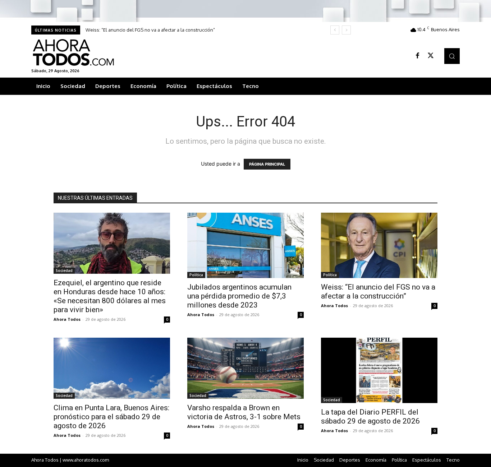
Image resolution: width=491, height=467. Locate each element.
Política (196, 274)
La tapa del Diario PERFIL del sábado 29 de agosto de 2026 (370, 416)
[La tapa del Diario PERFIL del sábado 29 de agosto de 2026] (379, 370)
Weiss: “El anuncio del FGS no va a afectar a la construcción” (150, 30)
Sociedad (64, 270)
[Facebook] (417, 56)
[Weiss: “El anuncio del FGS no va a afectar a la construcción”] (379, 245)
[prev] (334, 30)
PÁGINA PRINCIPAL (267, 164)
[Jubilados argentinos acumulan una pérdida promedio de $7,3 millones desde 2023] (245, 245)
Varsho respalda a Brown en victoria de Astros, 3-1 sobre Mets (243, 412)
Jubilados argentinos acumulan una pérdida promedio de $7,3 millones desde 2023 (239, 296)
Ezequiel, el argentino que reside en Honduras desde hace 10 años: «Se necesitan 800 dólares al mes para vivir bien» (110, 296)
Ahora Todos (67, 319)
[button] (452, 56)
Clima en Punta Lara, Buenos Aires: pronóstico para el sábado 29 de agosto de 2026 (111, 416)
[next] (346, 30)
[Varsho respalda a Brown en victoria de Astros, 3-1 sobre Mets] (245, 368)
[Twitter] (430, 56)
